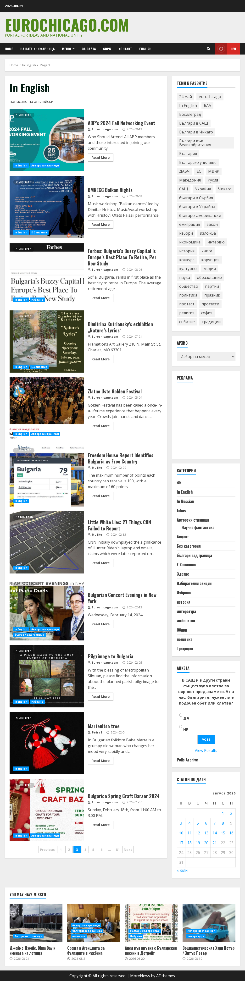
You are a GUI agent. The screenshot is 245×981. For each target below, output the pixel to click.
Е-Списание (39, 232)
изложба (208, 233)
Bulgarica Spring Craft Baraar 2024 (47, 810)
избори (186, 233)
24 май (185, 96)
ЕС (199, 171)
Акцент (183, 537)
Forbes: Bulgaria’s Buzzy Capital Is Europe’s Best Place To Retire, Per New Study (47, 274)
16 (231, 833)
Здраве (183, 574)
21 (214, 842)
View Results (206, 750)
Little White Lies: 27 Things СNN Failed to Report (47, 542)
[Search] (208, 48)
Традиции (185, 648)
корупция (210, 259)
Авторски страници (45, 165)
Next (128, 849)
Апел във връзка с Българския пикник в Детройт (151, 923)
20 (206, 842)
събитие (187, 321)
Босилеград (190, 114)
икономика (189, 242)
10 (181, 833)
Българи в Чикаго (196, 132)
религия (186, 312)
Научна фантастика (198, 527)
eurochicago (210, 96)
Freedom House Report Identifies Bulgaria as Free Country (47, 475)
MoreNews (140, 975)
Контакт (125, 48)
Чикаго (225, 189)
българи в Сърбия (196, 197)
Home (9, 48)
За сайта (89, 48)
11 (189, 833)
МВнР (213, 171)
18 (189, 842)
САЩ (183, 189)
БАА (207, 105)
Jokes (181, 510)
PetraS (96, 732)
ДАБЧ (184, 171)
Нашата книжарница (37, 48)
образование (209, 277)
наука (184, 277)
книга (206, 251)
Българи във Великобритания (195, 142)
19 (198, 842)
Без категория (189, 546)
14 (214, 833)
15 (223, 833)
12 (198, 833)
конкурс (186, 259)
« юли (182, 870)
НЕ (185, 729)
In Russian (185, 501)
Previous (47, 849)
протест (187, 304)
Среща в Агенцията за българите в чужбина (86, 950)
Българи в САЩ (193, 123)
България (188, 153)
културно (188, 268)
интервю (216, 242)
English (145, 48)
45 (179, 482)
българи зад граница (29, 634)
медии (210, 268)
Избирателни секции (194, 583)
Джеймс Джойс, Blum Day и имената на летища (36, 923)
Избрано (37, 299)
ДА (186, 718)
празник (212, 295)
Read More (101, 157)
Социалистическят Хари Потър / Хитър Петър (209, 923)
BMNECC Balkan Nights (47, 207)
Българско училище (198, 162)
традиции (211, 321)
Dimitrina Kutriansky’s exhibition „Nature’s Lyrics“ (47, 341)
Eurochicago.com (67, 24)
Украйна (203, 189)
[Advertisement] (211, 422)
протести (210, 304)
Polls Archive (187, 760)
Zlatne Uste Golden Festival (47, 408)
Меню (66, 48)
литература (186, 611)
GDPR (107, 48)
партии (212, 286)
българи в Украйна (197, 206)
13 (206, 833)
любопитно (186, 620)
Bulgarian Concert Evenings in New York (47, 609)
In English (21, 165)
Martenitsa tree (47, 743)
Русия (213, 180)
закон (212, 224)
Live (234, 48)
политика (188, 295)
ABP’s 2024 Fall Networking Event (47, 140)
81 (118, 849)
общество (188, 286)
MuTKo (96, 468)
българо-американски (200, 215)
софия (206, 312)
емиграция (189, 224)
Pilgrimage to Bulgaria (47, 676)
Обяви (182, 630)
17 (181, 842)
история (187, 251)
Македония (190, 180)
